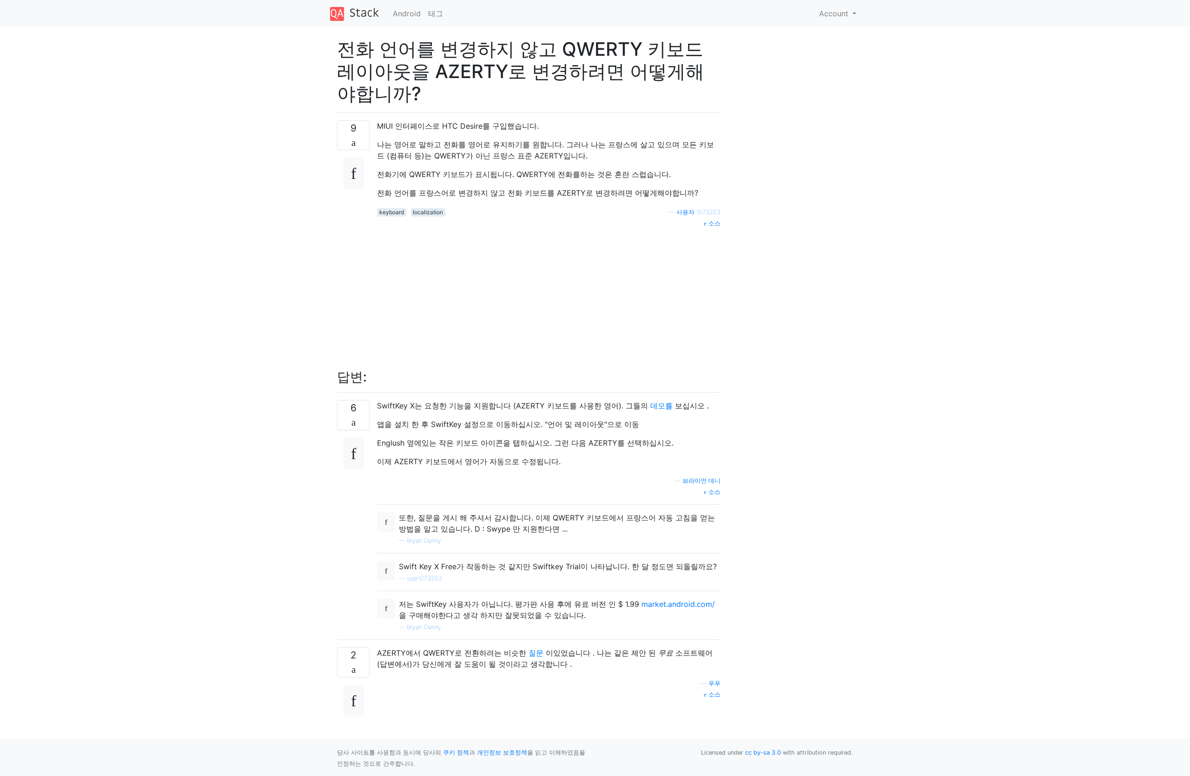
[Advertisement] (549, 293)
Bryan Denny (424, 540)
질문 (536, 653)
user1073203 (424, 578)
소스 (714, 223)
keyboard (391, 212)
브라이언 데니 (701, 480)
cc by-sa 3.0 (763, 752)
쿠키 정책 (456, 752)
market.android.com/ (678, 604)
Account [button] (835, 13)
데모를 (661, 405)
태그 (435, 13)
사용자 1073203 (698, 212)
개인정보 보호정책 (502, 752)
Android (407, 13)
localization (428, 212)
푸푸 (714, 683)
